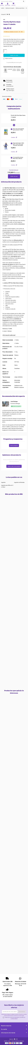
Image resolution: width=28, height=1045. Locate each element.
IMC (4, 19)
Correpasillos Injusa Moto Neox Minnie (18, 158)
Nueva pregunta (14, 445)
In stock (5, 331)
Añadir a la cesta (14, 55)
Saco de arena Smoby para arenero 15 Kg (18, 129)
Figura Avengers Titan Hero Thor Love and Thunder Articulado (18, 144)
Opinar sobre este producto (14, 466)
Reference (5, 329)
